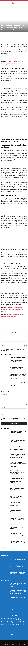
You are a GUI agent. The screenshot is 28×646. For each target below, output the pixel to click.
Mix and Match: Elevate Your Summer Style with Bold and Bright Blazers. (17, 488)
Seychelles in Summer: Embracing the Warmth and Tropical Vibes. (17, 472)
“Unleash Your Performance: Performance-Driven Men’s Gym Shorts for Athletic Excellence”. (18, 376)
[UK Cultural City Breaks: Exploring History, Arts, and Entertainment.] (5, 441)
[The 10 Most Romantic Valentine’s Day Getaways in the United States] (5, 543)
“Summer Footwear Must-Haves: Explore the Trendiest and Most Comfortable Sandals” (18, 480)
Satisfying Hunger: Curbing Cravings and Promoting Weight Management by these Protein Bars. (17, 359)
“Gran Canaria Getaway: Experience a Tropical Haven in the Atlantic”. (18, 504)
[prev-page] (2, 548)
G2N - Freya (8, 35)
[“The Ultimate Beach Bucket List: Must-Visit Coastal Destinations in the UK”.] (5, 456)
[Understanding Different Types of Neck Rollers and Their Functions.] (5, 599)
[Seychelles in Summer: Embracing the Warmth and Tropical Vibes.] (5, 472)
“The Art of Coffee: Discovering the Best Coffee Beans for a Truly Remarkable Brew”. (7, 348)
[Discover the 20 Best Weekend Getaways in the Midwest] (5, 512)
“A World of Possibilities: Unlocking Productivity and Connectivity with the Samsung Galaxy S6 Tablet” (18, 592)
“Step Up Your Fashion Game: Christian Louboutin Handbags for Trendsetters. (18, 433)
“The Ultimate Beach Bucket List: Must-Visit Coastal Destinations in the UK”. (17, 456)
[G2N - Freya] (2, 35)
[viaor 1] (14, 57)
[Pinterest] (14, 40)
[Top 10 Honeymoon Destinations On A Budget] (5, 535)
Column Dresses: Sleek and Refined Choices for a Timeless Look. (17, 496)
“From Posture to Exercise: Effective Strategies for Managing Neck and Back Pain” (17, 368)
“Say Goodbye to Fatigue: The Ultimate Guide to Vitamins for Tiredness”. (21, 348)
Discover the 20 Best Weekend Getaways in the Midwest (17, 512)
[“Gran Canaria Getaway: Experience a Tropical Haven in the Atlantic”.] (5, 504)
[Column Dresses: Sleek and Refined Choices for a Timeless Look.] (5, 497)
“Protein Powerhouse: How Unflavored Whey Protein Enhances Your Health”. (12, 309)
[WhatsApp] (18, 40)
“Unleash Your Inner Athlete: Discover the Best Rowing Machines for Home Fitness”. (18, 585)
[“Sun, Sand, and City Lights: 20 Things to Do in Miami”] (5, 520)
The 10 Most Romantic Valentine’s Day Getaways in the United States (17, 543)
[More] (22, 40)
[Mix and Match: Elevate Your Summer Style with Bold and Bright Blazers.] (5, 489)
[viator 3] (14, 164)
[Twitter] (10, 40)
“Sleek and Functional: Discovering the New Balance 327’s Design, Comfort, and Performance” (18, 464)
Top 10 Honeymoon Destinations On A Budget (17, 534)
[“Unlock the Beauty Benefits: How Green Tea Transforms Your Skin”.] (5, 384)
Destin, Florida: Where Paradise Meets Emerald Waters (16, 527)
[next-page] (4, 548)
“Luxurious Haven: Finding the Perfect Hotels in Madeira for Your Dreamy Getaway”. (12, 63)
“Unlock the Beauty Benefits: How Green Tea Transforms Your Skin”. (18, 384)
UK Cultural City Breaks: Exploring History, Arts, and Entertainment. (17, 440)
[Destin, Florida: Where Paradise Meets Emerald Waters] (5, 528)
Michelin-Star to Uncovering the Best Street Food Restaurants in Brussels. (17, 448)
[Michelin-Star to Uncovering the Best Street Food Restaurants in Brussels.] (5, 448)
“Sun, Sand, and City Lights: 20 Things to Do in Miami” (17, 518)
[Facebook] (6, 40)
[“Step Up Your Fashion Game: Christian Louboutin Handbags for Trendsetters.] (5, 433)
